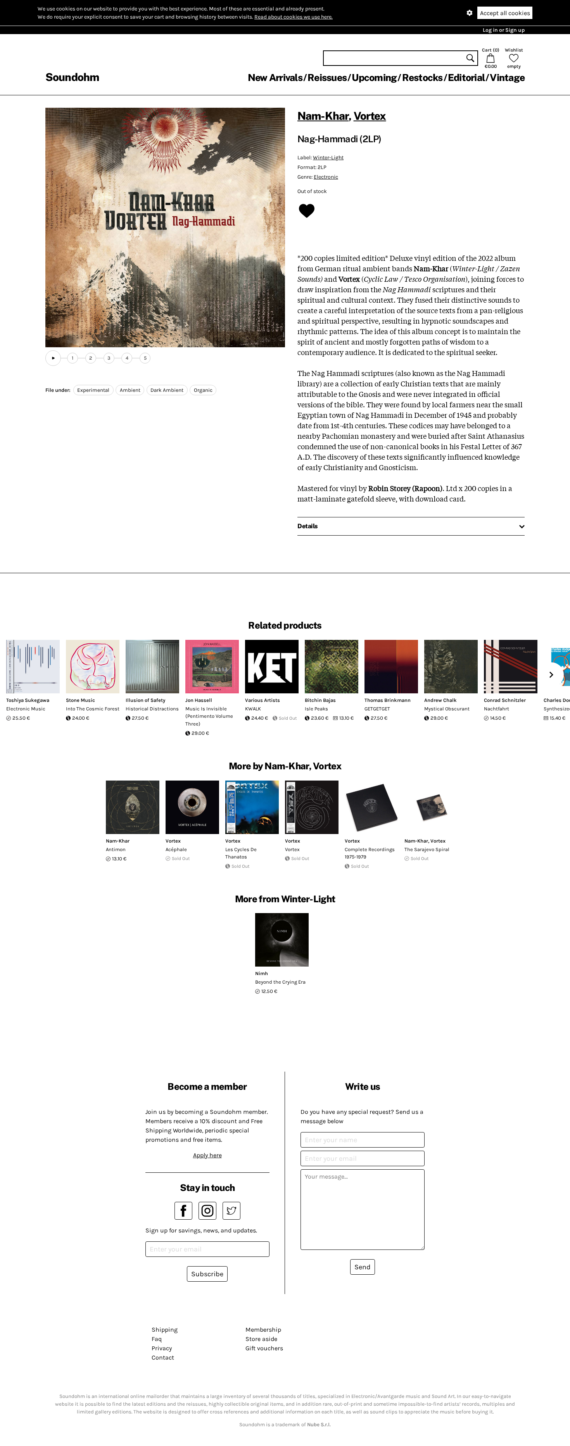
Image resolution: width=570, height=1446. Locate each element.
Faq (157, 1339)
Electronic (326, 177)
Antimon (116, 849)
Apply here (207, 1155)
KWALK (253, 709)
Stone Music (80, 700)
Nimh (261, 973)
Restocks (422, 77)
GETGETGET (377, 709)
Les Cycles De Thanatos (241, 853)
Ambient (130, 390)
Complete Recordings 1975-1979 (370, 853)
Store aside (261, 1339)
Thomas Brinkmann (387, 700)
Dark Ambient (166, 390)
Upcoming (374, 77)
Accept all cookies (505, 13)
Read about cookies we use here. (293, 17)
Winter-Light (328, 157)
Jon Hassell (198, 700)
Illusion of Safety (145, 700)
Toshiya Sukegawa (27, 700)
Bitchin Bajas (320, 700)
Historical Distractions (152, 709)
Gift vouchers (264, 1348)
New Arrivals (275, 77)
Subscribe (207, 1274)
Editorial (466, 77)
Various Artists (262, 700)
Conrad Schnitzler (505, 700)
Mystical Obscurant (447, 709)
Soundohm (72, 77)
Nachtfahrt (496, 709)
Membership (263, 1329)
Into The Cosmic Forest (92, 709)
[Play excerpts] (53, 358)
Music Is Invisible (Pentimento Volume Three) (209, 716)
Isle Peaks (316, 709)
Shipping (165, 1329)
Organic (203, 390)
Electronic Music (25, 709)
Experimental (93, 390)
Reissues (327, 77)
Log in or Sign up (504, 30)
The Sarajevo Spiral (426, 849)
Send (362, 1267)
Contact (163, 1357)
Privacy (162, 1348)
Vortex (370, 115)
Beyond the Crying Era (280, 982)
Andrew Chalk (440, 700)
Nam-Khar (323, 115)
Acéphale (176, 849)
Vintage (507, 77)
